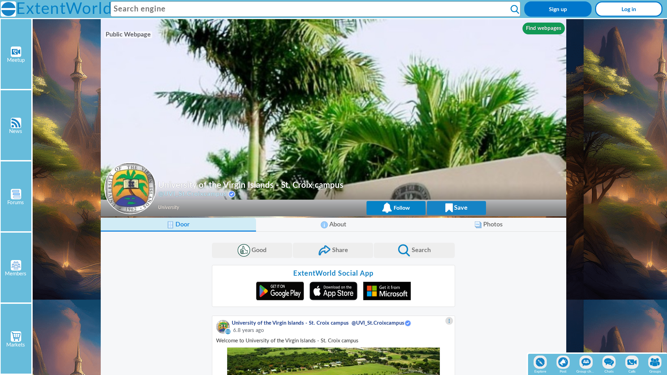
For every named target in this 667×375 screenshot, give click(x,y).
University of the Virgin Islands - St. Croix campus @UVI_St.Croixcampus (318, 323)
